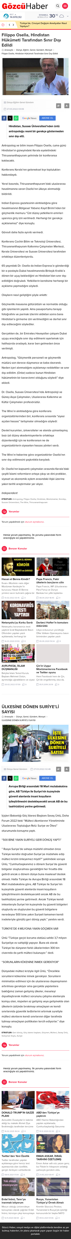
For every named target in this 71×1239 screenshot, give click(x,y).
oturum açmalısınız (34, 521)
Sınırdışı (62, 499)
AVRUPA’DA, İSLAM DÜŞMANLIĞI (13, 667)
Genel (32, 50)
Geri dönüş (17, 1032)
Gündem (40, 50)
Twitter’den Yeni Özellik (15, 1156)
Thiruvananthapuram (38, 502)
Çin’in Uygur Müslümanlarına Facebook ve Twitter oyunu (52, 669)
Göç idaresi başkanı (32, 1032)
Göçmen (45, 1032)
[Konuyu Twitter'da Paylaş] (10, 118)
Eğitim (26, 50)
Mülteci (53, 1032)
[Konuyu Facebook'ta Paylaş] (4, 118)
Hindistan (41, 499)
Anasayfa (8, 50)
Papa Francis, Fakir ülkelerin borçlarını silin (50, 581)
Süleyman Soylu (9, 1036)
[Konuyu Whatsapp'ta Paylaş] (16, 118)
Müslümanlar (52, 499)
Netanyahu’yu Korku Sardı (17, 622)
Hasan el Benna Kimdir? (16, 579)
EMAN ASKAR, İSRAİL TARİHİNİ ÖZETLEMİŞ (49, 1157)
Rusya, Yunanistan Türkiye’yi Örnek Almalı (50, 1201)
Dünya (19, 50)
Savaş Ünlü (63, 1032)
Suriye (19, 1036)
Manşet (48, 50)
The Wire (24, 502)
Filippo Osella (30, 499)
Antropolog (18, 499)
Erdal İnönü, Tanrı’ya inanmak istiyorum (14, 1201)
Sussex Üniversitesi (10, 502)
